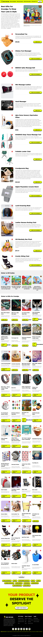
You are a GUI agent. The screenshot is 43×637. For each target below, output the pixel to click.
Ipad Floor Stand (25, 537)
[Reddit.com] (24, 629)
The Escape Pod (15, 338)
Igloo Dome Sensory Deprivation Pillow (26, 364)
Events (33, 580)
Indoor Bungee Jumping (4, 439)
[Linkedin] (21, 629)
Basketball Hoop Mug (36, 438)
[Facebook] (13, 629)
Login (40, 1)
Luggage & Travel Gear (9, 582)
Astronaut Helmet (15, 464)
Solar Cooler (24, 489)
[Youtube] (29, 629)
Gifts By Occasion (20, 1)
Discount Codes (30, 623)
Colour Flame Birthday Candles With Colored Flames (16, 439)
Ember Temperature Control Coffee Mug (26, 387)
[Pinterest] (19, 629)
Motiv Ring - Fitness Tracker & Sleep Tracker (5, 388)
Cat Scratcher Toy (15, 514)
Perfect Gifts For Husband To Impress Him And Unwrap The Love (37, 288)
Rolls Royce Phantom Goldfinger (26, 338)
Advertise (29, 621)
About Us (26, 618)
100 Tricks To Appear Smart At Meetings (26, 438)
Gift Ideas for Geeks (21, 621)
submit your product (21, 608)
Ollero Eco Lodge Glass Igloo (15, 313)
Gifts (25, 621)
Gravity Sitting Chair (5, 538)
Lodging (38, 580)
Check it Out (15, 369)
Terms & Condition (36, 621)
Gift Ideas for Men (20, 618)
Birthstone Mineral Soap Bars (16, 413)
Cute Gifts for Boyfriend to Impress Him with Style (16, 287)
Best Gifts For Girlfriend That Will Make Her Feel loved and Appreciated (5, 287)
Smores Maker (4, 514)
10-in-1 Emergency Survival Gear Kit (5, 563)
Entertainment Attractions (24, 580)
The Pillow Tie (35, 463)
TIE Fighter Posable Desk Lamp (16, 490)
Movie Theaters (19, 582)
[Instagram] (27, 629)
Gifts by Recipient (13, 1)
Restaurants (27, 582)
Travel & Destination (7, 580)
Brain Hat (14, 387)
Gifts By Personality (27, 1)
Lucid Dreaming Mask (5, 363)
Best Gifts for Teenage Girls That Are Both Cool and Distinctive (26, 287)
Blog (18, 623)
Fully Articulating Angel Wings (36, 313)
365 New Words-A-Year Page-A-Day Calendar (5, 465)
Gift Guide (33, 1)
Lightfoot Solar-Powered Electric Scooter (4, 338)
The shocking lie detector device (4, 413)
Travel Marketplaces (17, 585)
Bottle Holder (14, 563)
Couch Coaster (4, 489)
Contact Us (29, 618)
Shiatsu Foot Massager (35, 388)
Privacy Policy (36, 618)
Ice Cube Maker (35, 564)
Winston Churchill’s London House (36, 337)
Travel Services (27, 585)
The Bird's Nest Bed (16, 364)
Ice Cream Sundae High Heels (26, 313)
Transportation (35, 582)
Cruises (14, 580)
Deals (26, 623)
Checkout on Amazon (4, 369)
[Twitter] (16, 629)
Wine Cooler (34, 489)
